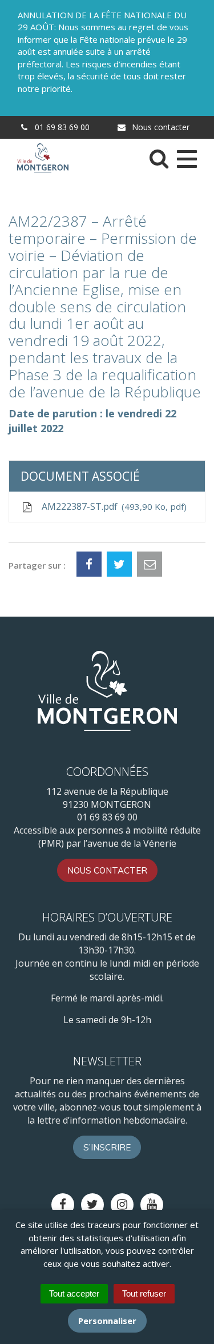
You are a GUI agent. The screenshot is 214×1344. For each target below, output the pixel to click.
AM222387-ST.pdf (111, 506)
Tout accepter (74, 1293)
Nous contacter (159, 127)
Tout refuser (144, 1293)
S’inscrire (107, 1147)
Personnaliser (107, 1320)
